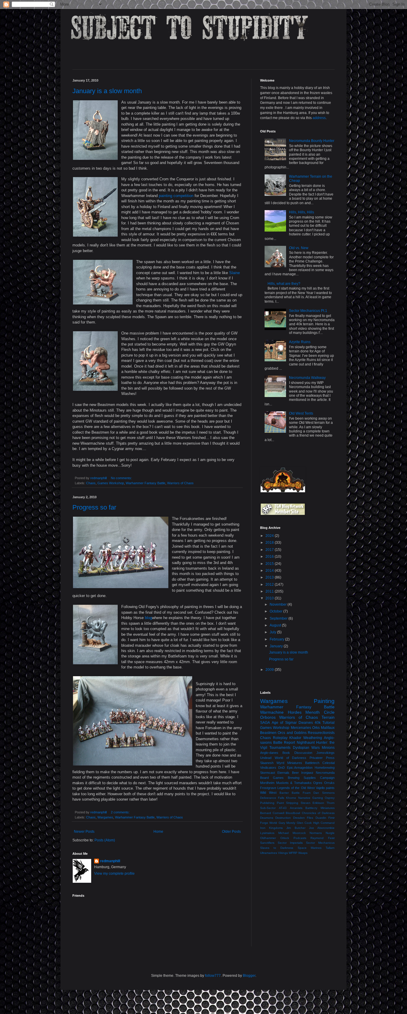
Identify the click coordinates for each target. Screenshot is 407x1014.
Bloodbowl (293, 813)
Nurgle (330, 833)
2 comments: (121, 812)
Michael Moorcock (292, 833)
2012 (270, 584)
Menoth (312, 712)
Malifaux (328, 728)
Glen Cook (304, 822)
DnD (281, 767)
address (319, 118)
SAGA (265, 723)
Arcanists (296, 808)
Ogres (317, 783)
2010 (270, 598)
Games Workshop (110, 483)
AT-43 (283, 808)
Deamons (266, 817)
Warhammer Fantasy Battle (145, 483)
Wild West (268, 792)
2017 (270, 550)
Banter (284, 792)
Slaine (234, 273)
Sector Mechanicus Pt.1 (308, 311)
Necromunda (325, 772)
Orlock (284, 838)
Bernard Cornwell (272, 813)
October (276, 611)
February (277, 639)
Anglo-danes (269, 752)
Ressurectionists (321, 733)
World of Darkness (291, 758)
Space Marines (309, 847)
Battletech (312, 763)
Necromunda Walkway (307, 378)
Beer (295, 772)
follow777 (213, 976)
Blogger (249, 976)
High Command (324, 822)
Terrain (328, 717)
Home (158, 831)
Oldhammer (268, 838)
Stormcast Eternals (274, 772)
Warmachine (272, 712)
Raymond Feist (322, 838)
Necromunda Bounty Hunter (311, 141)
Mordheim (267, 783)
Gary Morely (287, 822)
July (273, 632)
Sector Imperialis (290, 842)
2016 (270, 556)
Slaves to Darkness (276, 847)
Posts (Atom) (104, 840)
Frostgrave (268, 788)
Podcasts (299, 838)
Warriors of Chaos (180, 483)
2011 (270, 591)
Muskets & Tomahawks (294, 783)
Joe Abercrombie (322, 827)
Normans (316, 833)
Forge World (268, 822)
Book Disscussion (297, 752)
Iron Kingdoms (271, 827)
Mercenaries (301, 728)
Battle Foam (301, 792)
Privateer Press (322, 758)
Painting (324, 701)
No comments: (122, 478)
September (279, 618)
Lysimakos (267, 833)
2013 (270, 577)
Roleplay (280, 738)
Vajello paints (325, 788)
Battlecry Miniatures (320, 808)
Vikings (283, 852)
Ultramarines (268, 852)
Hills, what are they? (284, 284)
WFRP (293, 852)
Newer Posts (84, 831)
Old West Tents (301, 413)
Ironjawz (307, 772)
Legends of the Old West (296, 788)
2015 (270, 564)
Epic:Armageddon (300, 767)
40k (318, 723)
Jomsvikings (325, 752)
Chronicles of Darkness (318, 813)
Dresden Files (303, 817)
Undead (265, 758)
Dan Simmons (324, 792)
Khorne (291, 797)
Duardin (321, 817)
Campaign (327, 777)
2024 (270, 536)
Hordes (295, 712)
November (279, 604)
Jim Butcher (295, 827)
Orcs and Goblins (292, 733)
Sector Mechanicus (320, 842)
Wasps (302, 852)
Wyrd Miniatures (289, 763)
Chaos (91, 483)
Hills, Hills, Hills (301, 212)
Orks (316, 728)
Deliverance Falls (272, 797)
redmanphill (110, 861)
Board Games (272, 777)
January (277, 646)
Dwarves (306, 723)
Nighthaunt (306, 742)
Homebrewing (325, 767)
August (276, 625)
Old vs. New (298, 248)
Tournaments (280, 748)
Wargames (105, 817)
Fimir (331, 817)
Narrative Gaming (310, 797)
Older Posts (231, 831)
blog (148, 617)
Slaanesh (267, 763)
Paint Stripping (288, 802)
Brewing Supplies (302, 777)
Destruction (283, 817)
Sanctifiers (267, 842)
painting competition (176, 195)
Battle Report (284, 742)
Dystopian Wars (306, 748)
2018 (270, 542)
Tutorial (328, 723)
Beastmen (268, 733)
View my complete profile (114, 873)
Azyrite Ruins (299, 342)
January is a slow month (107, 91)
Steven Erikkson (312, 802)
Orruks (329, 783)
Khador (295, 738)
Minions (328, 748)
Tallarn (330, 847)
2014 (270, 570)
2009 (270, 670)
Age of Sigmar (284, 723)
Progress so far (94, 507)
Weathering (312, 738)
